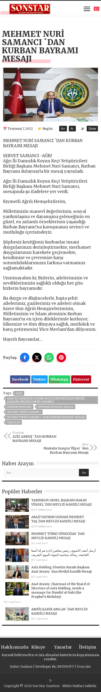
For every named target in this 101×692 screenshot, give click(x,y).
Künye (38, 647)
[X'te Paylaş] (37, 357)
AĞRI (19, 393)
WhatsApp (59, 379)
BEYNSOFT (65, 667)
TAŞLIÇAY (13, 422)
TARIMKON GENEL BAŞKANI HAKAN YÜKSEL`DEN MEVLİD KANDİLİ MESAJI (61, 502)
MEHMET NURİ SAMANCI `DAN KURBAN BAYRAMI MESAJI (46, 417)
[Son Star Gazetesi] (29, 8)
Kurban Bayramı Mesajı (56, 406)
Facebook (20, 379)
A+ (63, 128)
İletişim (87, 647)
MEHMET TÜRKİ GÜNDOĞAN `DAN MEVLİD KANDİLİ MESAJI (58, 536)
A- (72, 128)
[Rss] (50, 680)
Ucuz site (84, 667)
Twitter (39, 379)
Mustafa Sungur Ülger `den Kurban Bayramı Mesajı (66, 449)
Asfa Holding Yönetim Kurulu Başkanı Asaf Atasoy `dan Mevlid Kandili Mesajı (61, 569)
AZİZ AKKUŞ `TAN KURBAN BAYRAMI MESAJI (34, 437)
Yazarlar (63, 647)
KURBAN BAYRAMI (19, 406)
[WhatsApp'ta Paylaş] (49, 357)
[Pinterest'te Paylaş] (61, 357)
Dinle (92, 128)
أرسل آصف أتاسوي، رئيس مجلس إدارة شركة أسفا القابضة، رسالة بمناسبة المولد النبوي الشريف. (63, 553)
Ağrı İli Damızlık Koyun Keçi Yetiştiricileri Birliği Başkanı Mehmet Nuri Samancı (46, 400)
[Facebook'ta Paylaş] (24, 357)
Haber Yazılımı (21, 667)
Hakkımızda (13, 647)
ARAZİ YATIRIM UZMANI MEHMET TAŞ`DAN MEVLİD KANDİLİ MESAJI (58, 519)
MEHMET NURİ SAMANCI (24, 412)
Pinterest (81, 379)
